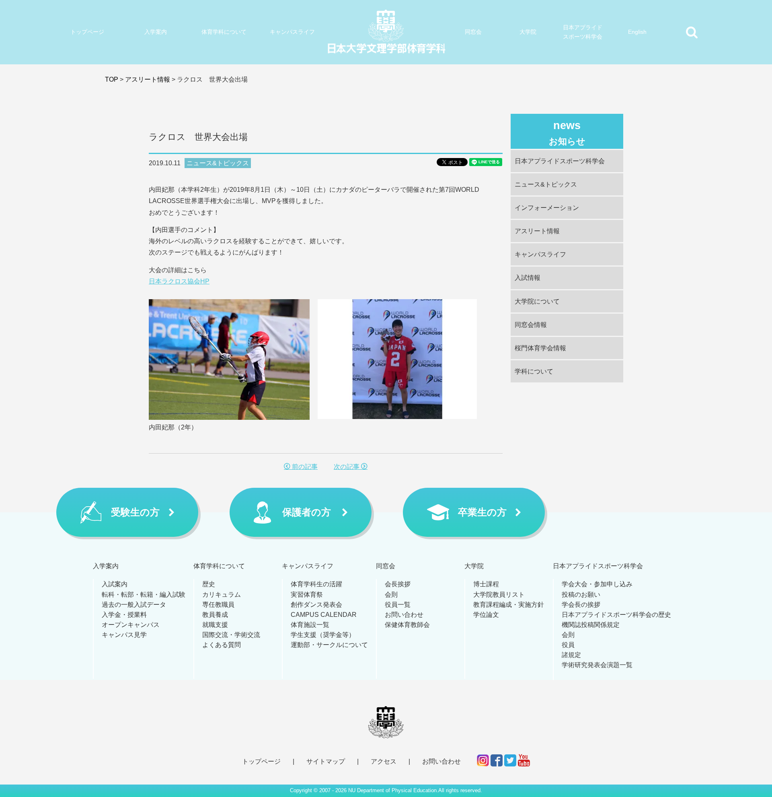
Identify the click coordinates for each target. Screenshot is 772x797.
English (637, 32)
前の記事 (304, 466)
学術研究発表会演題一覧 (597, 664)
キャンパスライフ (292, 32)
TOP (111, 79)
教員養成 (215, 614)
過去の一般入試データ (134, 604)
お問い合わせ (404, 614)
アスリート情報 (147, 79)
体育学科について (223, 32)
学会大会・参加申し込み (597, 584)
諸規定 (571, 654)
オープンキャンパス (131, 624)
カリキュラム (221, 594)
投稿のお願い (581, 594)
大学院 (527, 32)
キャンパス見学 (124, 634)
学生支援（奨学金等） (323, 634)
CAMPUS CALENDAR (324, 614)
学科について (534, 371)
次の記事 (347, 466)
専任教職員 (218, 604)
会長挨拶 (398, 584)
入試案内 (114, 584)
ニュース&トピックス (218, 163)
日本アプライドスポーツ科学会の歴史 (616, 614)
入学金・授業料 (124, 614)
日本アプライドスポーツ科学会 (582, 32)
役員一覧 (398, 604)
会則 (391, 594)
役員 (568, 644)
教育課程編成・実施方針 (508, 604)
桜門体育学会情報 (540, 348)
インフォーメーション (547, 207)
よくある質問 (221, 644)
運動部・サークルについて (329, 644)
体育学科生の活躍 (316, 584)
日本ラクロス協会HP (179, 281)
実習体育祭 (307, 594)
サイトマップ (325, 761)
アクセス (383, 761)
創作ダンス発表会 (316, 604)
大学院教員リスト (499, 594)
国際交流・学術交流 (231, 634)
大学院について (537, 301)
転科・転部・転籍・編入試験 (143, 594)
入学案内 (155, 32)
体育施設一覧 (310, 624)
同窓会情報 (531, 324)
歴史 (208, 584)
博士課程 (486, 584)
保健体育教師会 (407, 624)
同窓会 (473, 32)
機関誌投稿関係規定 (591, 624)
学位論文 (486, 614)
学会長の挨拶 (581, 604)
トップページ (87, 32)
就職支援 (215, 624)
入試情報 (527, 277)
